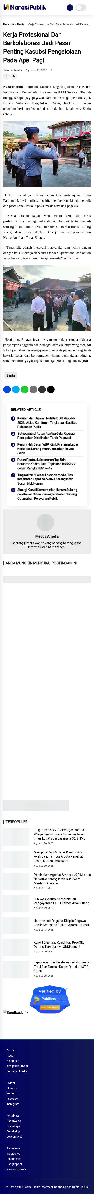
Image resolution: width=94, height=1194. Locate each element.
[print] (33, 389)
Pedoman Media (17, 1071)
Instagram (13, 1104)
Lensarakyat (14, 1136)
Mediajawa (13, 1153)
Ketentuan (13, 1060)
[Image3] (36, 810)
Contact (11, 1050)
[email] (42, 389)
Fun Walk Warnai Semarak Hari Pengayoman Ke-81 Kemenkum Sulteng (61, 901)
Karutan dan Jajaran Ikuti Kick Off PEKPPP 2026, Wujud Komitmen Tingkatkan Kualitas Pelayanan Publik (47, 423)
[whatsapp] (24, 389)
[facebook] (7, 389)
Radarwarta (14, 1121)
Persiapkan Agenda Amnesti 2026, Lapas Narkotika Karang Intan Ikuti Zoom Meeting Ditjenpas (62, 879)
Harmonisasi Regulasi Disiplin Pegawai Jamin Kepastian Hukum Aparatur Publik (62, 923)
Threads (12, 1088)
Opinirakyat (14, 1126)
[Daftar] (70, 7)
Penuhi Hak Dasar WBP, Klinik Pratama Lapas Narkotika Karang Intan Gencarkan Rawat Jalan (48, 449)
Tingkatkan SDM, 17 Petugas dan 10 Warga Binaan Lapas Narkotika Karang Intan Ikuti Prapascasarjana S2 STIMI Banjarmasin (60, 834)
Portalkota (13, 1115)
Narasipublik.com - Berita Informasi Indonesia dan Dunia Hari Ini (49, 1187)
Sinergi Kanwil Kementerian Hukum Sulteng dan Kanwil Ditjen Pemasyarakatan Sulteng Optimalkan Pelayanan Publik (47, 494)
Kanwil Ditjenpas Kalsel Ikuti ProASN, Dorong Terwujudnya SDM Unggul (59, 945)
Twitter (11, 1083)
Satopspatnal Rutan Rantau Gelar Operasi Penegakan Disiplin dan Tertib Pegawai (46, 436)
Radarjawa (13, 1148)
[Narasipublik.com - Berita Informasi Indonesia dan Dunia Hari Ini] (24, 11)
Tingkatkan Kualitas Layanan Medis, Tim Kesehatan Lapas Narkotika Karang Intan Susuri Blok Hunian (45, 479)
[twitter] (16, 389)
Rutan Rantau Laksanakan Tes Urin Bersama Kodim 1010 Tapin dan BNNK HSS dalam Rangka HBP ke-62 (46, 464)
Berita (20, 24)
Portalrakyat (14, 1131)
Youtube (12, 1093)
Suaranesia (14, 1158)
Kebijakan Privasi (17, 1066)
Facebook (13, 1098)
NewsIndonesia (16, 1169)
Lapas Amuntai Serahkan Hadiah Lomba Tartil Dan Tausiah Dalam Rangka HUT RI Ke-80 (61, 967)
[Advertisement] (47, 635)
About (10, 1055)
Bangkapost (14, 1164)
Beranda (8, 24)
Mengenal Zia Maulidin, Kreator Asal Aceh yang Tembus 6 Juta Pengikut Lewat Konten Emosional (58, 857)
